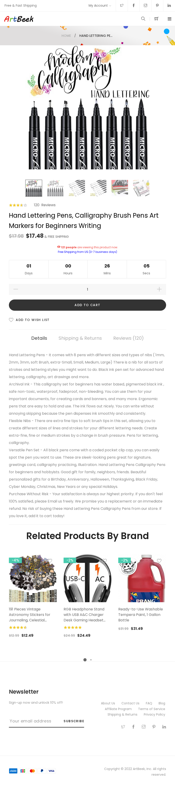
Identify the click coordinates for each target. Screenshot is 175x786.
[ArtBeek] (45, 19)
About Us (108, 703)
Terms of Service (152, 709)
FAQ (149, 703)
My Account (98, 5)
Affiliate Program (119, 709)
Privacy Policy (155, 714)
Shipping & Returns (80, 338)
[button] (50, 562)
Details (39, 338)
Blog (162, 703)
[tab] (39, 338)
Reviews (127, 338)
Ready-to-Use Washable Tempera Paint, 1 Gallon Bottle (140, 615)
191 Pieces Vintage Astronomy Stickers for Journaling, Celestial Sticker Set (29, 617)
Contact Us (130, 703)
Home (66, 35)
